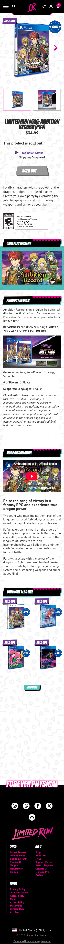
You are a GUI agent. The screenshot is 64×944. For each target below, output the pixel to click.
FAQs (38, 858)
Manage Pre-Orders (42, 873)
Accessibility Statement (17, 904)
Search (14, 6)
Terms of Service (19, 892)
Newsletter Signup (16, 870)
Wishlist (44, 6)
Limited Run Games (32, 7)
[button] (8, 47)
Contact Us (41, 868)
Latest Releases (19, 852)
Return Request (44, 865)
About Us (40, 855)
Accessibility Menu (17, 897)
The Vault (15, 862)
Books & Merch (18, 858)
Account (51, 6)
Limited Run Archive (17, 910)
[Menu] (6, 6)
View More (32, 687)
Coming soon (17, 855)
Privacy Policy (17, 889)
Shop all (14, 865)
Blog (38, 852)
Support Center (44, 862)
